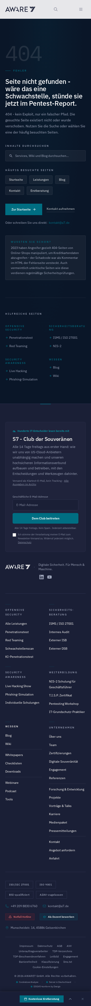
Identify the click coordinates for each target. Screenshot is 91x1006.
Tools (9, 799)
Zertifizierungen (60, 753)
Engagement (57, 770)
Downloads (13, 771)
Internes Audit (59, 632)
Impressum (26, 946)
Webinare (12, 783)
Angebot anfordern (62, 850)
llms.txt (67, 961)
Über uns (55, 737)
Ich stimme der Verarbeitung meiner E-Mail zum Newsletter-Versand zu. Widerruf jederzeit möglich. (46, 538)
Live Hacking (18, 371)
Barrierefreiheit (28, 961)
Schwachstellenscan (19, 649)
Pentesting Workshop (64, 704)
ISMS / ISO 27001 (65, 338)
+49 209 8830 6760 (24, 906)
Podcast (10, 791)
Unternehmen (62, 727)
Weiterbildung (63, 672)
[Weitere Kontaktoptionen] (70, 999)
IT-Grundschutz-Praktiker (67, 712)
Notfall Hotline (22, 916)
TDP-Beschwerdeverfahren (29, 956)
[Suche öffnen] (56, 9)
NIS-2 (57, 346)
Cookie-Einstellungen (45, 967)
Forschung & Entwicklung (66, 789)
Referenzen (57, 778)
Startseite (16, 180)
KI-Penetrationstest (19, 657)
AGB (59, 946)
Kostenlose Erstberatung (43, 998)
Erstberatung (39, 191)
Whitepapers (14, 755)
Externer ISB (58, 640)
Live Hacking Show (18, 686)
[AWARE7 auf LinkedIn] (41, 577)
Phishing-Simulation (23, 379)
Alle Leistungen (16, 624)
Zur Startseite (21, 209)
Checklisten (13, 763)
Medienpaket (58, 822)
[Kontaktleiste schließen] (82, 999)
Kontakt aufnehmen (61, 209)
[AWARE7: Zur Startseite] (20, 9)
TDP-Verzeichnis (62, 951)
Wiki (56, 376)
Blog (62, 180)
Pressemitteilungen (62, 831)
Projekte (55, 797)
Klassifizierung (50, 961)
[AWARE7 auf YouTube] (49, 577)
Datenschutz (24, 542)
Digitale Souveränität (63, 761)
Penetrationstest (21, 338)
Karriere (54, 814)
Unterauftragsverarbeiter (33, 951)
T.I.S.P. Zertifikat (60, 695)
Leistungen (41, 180)
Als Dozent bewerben (61, 916)
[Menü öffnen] (81, 9)
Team (53, 745)
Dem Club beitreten (45, 518)
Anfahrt (54, 858)
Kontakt (14, 191)
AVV (69, 946)
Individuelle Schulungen (22, 703)
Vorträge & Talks (60, 806)
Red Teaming (18, 346)
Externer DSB (58, 649)
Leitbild (54, 956)
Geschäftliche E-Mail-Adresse (30, 496)
